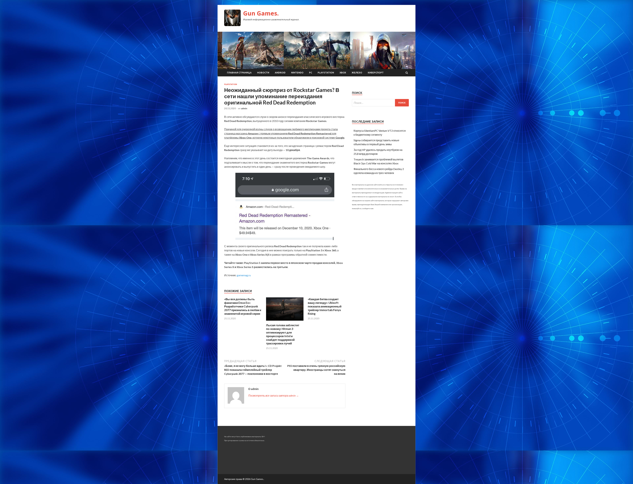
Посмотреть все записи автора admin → (273, 395)
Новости (263, 72)
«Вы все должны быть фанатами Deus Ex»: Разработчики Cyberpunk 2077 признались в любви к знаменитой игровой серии (242, 306)
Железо (357, 72)
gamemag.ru (244, 275)
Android (280, 72)
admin (244, 108)
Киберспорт (376, 72)
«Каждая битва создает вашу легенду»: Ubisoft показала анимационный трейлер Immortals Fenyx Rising (324, 306)
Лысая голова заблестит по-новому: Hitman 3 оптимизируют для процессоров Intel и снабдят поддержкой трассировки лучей (282, 334)
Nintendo (297, 72)
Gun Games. (261, 13)
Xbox (343, 72)
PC (310, 72)
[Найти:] (380, 102)
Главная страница (239, 72)
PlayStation (326, 72)
